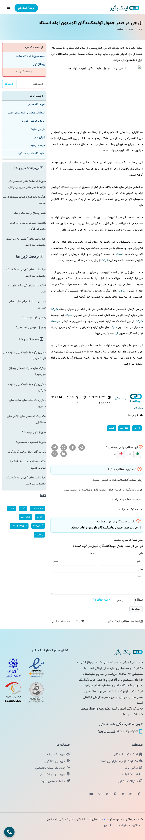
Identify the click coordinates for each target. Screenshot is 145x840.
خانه (140, 29)
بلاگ (131, 29)
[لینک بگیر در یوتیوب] (91, 794)
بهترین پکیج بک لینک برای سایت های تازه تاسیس (24, 355)
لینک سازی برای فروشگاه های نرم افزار (27, 288)
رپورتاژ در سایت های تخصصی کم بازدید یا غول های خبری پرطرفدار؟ (27, 184)
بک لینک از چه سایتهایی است (119, 761)
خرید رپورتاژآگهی (55, 761)
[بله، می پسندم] (137, 454)
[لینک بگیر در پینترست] (115, 794)
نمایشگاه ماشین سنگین (31, 153)
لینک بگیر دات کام (126, 754)
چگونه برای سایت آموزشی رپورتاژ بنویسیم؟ (27, 371)
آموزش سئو (38, 525)
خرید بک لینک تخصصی (50, 767)
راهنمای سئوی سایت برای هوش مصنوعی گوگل (27, 226)
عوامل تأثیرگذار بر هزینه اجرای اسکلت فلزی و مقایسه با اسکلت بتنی (103, 489)
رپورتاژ (11, 508)
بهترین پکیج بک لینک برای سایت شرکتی (27, 387)
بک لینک (39, 534)
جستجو (9, 84)
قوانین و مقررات (129, 825)
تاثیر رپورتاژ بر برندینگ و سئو (30, 213)
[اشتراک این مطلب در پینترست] (55, 447)
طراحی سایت (37, 129)
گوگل (23, 508)
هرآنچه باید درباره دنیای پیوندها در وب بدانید (24, 200)
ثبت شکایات (130, 774)
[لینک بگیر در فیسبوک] (139, 794)
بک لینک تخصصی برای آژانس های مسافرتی (26, 419)
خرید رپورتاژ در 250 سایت (30, 56)
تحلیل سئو (25, 517)
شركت (119, 254)
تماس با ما (131, 767)
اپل (116, 333)
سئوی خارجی (37, 508)
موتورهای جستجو (19, 525)
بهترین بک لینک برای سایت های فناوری (27, 304)
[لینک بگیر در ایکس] (107, 794)
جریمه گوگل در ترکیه (130, 509)
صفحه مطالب (124, 621)
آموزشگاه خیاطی (36, 104)
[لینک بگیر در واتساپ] (99, 794)
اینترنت (40, 517)
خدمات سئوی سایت (53, 781)
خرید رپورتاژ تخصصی (52, 774)
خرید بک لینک (56, 754)
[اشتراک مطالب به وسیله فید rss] (55, 454)
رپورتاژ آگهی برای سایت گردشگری (27, 452)
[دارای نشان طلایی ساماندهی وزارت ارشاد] (36, 692)
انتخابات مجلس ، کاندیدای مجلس (26, 112)
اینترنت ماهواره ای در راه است (125, 499)
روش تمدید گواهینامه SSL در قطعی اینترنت (117, 480)
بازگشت (66, 621)
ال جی (137, 428)
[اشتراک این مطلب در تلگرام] (82, 447)
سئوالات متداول (128, 781)
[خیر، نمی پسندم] (121, 454)
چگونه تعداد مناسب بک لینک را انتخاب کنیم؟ (28, 464)
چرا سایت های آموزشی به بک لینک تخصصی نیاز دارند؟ (26, 242)
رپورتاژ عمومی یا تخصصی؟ (31, 327)
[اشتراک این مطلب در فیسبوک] (73, 447)
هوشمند (55, 321)
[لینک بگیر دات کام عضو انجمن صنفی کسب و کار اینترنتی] (13, 667)
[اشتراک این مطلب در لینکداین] (64, 454)
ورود (105, 825)
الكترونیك (124, 428)
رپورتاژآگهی (39, 64)
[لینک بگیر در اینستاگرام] (131, 794)
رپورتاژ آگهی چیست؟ (34, 317)
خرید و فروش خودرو (33, 121)
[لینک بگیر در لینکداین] (123, 794)
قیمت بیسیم (37, 145)
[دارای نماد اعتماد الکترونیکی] (36, 667)
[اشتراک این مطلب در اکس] (64, 447)
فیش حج (39, 137)
